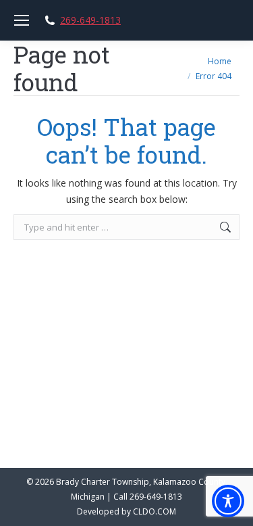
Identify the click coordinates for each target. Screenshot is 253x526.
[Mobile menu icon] (21, 20)
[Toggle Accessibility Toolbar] (228, 501)
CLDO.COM (154, 511)
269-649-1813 (90, 20)
